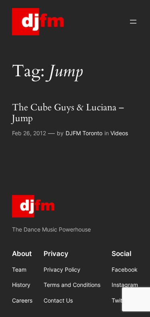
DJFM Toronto (84, 133)
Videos (119, 133)
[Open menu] (133, 21)
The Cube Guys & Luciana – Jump (68, 113)
